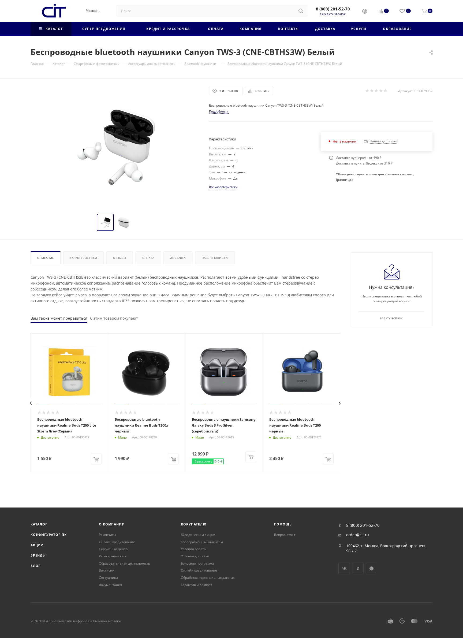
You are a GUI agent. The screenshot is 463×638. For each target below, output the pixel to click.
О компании (112, 524)
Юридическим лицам (198, 534)
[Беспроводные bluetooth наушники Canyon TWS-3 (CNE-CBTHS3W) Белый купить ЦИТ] (115, 147)
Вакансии (106, 570)
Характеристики (83, 258)
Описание (45, 258)
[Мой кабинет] (364, 12)
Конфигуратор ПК (49, 534)
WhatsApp (371, 568)
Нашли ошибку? (215, 258)
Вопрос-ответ (284, 534)
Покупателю (194, 524)
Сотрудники (108, 577)
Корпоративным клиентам (202, 542)
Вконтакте (344, 568)
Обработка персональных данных (207, 577)
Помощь (283, 524)
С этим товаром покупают (114, 318)
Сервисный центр (113, 549)
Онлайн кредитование (117, 542)
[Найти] (300, 10)
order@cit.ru (357, 534)
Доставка (177, 258)
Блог (35, 566)
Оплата (148, 258)
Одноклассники (358, 568)
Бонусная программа (197, 563)
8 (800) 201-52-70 (333, 9)
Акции (37, 545)
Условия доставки (195, 556)
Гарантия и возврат (196, 585)
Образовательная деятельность (124, 563)
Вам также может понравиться (59, 318)
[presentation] (30, 403)
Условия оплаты (193, 549)
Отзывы (119, 258)
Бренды (38, 555)
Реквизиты (107, 534)
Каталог (39, 524)
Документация (110, 585)
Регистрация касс (113, 556)
